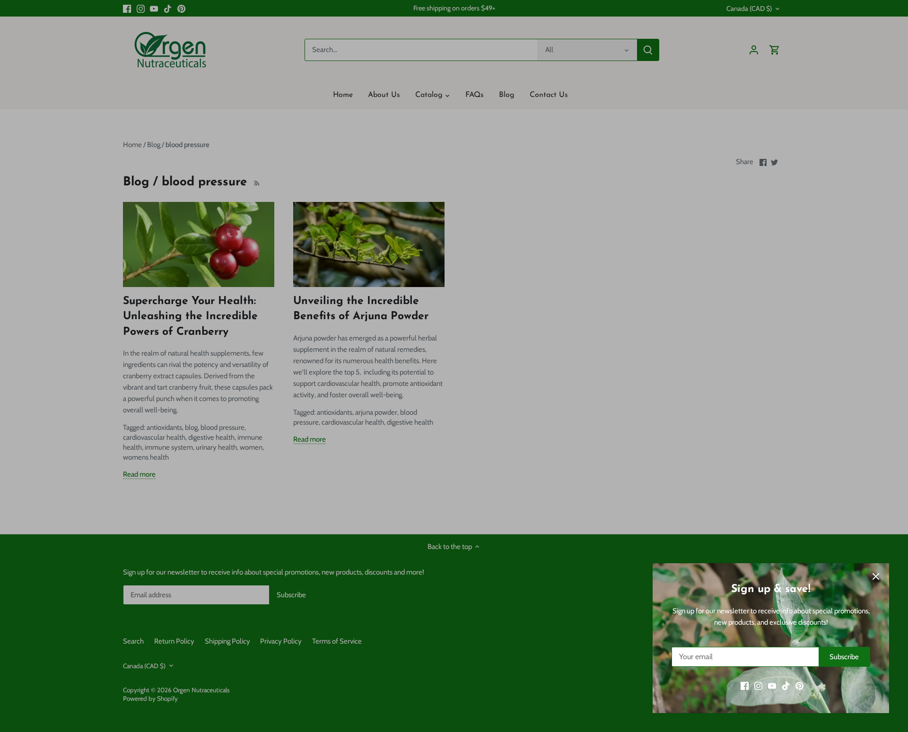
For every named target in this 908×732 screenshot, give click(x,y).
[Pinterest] (799, 686)
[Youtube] (772, 686)
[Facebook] (745, 686)
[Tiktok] (786, 686)
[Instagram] (758, 686)
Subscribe (844, 657)
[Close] (875, 576)
